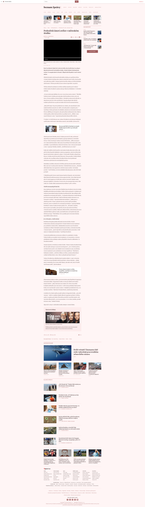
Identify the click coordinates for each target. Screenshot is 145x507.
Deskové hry (80, 485)
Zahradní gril (88, 484)
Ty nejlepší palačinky (76, 472)
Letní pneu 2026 (95, 472)
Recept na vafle (75, 478)
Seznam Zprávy (65, 387)
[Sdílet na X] (80, 334)
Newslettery (94, 493)
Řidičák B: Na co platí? (96, 476)
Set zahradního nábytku (82, 484)
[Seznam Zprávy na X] (70, 499)
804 (80, 37)
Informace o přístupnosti (91, 490)
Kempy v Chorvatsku (86, 472)
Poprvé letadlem (85, 474)
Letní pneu (75, 485)
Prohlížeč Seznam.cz (66, 493)
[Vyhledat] (77, 1)
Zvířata (70, 338)
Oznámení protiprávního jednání (54, 493)
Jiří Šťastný (64, 421)
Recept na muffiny (76, 474)
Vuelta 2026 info (56, 472)
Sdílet (77, 37)
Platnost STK (94, 479)
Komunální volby (46, 479)
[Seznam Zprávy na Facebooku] (67, 499)
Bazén (57, 484)
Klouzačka (75, 484)
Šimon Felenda (64, 398)
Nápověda (64, 490)
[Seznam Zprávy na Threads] (75, 499)
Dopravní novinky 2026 (96, 475)
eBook (73, 37)
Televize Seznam (73, 493)
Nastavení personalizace (75, 495)
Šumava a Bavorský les (86, 475)
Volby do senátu (46, 478)
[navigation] (1, 1)
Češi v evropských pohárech (86, 482)
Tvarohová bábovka (76, 476)
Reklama (77, 490)
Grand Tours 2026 (56, 479)
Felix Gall (55, 478)
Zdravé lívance (75, 475)
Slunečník (71, 484)
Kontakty (69, 490)
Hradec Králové (62, 338)
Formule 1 (64, 478)
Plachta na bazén (61, 484)
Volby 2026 (45, 472)
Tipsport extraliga (66, 475)
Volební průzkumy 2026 (48, 474)
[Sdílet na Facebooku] (79, 334)
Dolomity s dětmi (85, 479)
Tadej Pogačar (55, 476)
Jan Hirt (54, 475)
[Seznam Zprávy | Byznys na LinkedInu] (77, 499)
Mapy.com (62, 482)
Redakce (73, 490)
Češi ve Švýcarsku (86, 476)
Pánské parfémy (95, 485)
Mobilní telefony (57, 485)
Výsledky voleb (46, 475)
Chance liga (65, 472)
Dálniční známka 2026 (96, 474)
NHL (64, 479)
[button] (47, 17)
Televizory (84, 485)
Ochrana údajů (82, 490)
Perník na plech (75, 479)
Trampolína (67, 484)
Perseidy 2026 (73, 482)
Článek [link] (45, 42)
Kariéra (60, 490)
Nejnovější (87, 27)
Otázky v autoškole (95, 478)
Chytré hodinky (89, 485)
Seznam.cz (141, 1)
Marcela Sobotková (48, 36)
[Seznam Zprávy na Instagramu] (72, 499)
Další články (92, 51)
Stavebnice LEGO (64, 485)
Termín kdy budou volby (48, 476)
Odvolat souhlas (67, 495)
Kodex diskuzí (88, 493)
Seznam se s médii (81, 493)
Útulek (67, 338)
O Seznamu (56, 490)
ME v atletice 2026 (66, 476)
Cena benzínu (78, 482)
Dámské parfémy (70, 485)
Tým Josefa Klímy (55, 338)
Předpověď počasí (67, 482)
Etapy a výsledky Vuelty (57, 474)
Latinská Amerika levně (87, 478)
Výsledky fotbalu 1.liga (67, 474)
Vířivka (93, 484)
